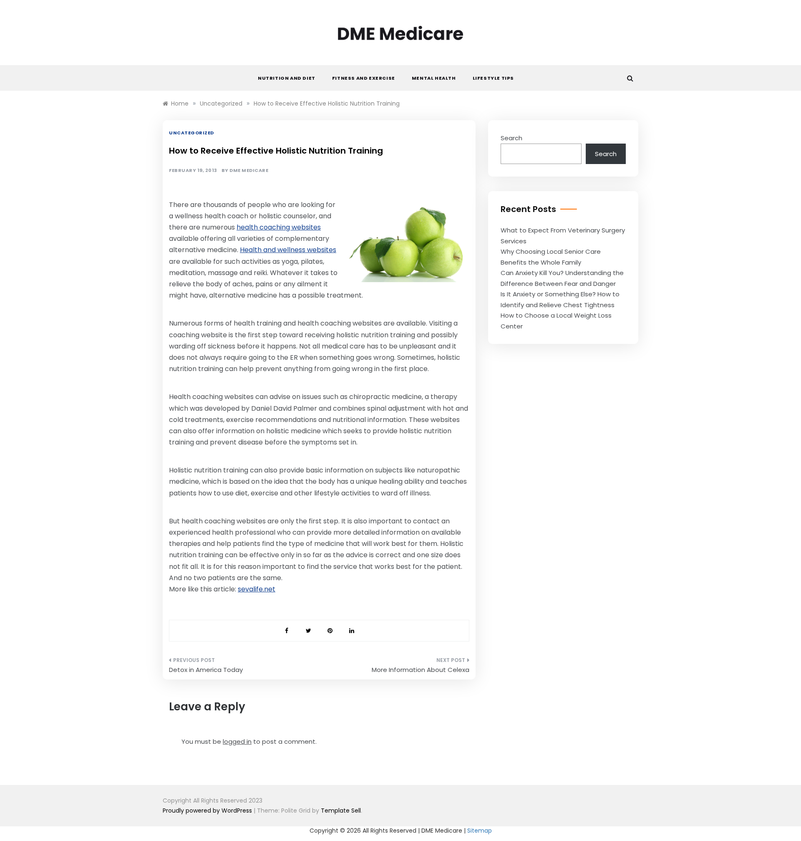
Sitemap (479, 830)
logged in (237, 741)
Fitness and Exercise (363, 78)
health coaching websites (279, 227)
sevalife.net (256, 589)
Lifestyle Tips (493, 78)
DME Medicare (248, 170)
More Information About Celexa (420, 669)
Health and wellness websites (288, 250)
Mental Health (434, 78)
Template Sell (341, 810)
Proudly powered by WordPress (208, 810)
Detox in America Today (206, 669)
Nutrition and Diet (286, 78)
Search (511, 138)
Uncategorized (191, 132)
